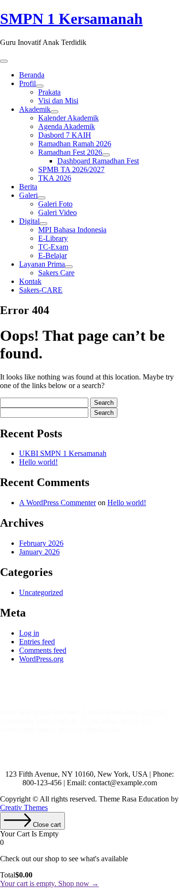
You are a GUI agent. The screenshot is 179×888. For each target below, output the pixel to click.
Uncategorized (41, 592)
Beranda (31, 75)
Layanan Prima (42, 264)
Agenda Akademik (66, 126)
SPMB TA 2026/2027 (71, 169)
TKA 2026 (54, 178)
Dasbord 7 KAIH (64, 135)
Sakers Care (56, 273)
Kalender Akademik (68, 118)
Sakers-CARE (41, 290)
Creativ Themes (24, 807)
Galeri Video (57, 212)
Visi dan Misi (58, 101)
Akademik (35, 109)
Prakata (49, 92)
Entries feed (37, 642)
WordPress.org (41, 659)
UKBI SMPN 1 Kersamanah (62, 453)
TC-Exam (53, 247)
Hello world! (38, 462)
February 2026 (41, 543)
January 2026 (39, 552)
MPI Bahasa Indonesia (72, 230)
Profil (27, 83)
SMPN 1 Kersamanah (71, 18)
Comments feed (42, 650)
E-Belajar (52, 255)
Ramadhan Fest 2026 (70, 152)
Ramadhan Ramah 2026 (74, 144)
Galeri (28, 195)
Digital (29, 221)
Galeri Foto (55, 204)
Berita (28, 187)
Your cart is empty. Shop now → (49, 883)
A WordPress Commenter (57, 502)
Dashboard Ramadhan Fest (98, 161)
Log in (29, 633)
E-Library (53, 238)
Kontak (30, 281)
